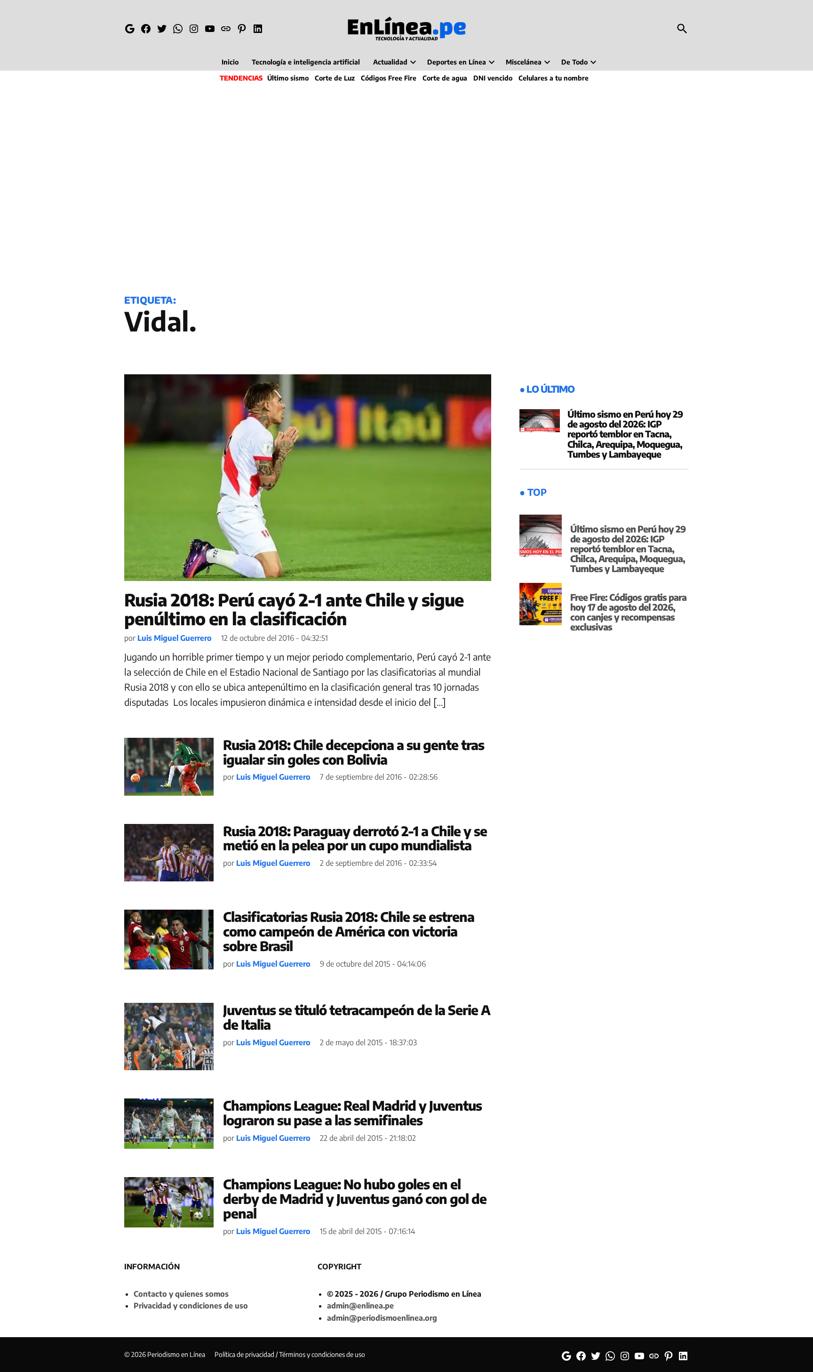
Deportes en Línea (456, 62)
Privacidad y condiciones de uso (191, 1305)
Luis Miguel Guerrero (174, 638)
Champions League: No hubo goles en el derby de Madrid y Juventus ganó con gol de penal (354, 1198)
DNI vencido (492, 78)
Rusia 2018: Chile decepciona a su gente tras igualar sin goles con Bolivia (353, 751)
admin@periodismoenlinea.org (382, 1318)
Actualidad (390, 62)
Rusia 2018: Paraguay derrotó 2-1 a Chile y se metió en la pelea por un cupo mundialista (355, 838)
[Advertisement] (406, 186)
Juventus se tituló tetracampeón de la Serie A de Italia (356, 1017)
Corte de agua (444, 78)
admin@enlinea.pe (360, 1305)
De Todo (574, 62)
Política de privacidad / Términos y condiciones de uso (290, 1354)
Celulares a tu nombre (553, 78)
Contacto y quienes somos (181, 1294)
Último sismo (288, 78)
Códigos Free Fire (388, 78)
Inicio (230, 62)
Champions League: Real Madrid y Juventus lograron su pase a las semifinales (352, 1112)
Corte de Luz (335, 78)
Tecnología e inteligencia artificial (306, 62)
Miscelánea (524, 62)
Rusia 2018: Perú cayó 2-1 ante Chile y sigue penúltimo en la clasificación (293, 609)
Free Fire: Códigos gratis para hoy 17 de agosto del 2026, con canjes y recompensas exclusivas (628, 611)
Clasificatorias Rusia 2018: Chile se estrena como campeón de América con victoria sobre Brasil (348, 931)
